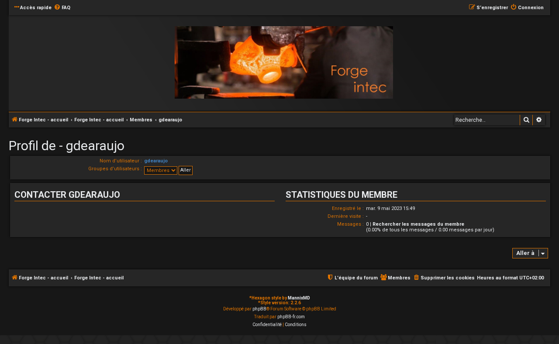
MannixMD (299, 298)
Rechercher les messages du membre (418, 224)
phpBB (259, 308)
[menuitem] (62, 8)
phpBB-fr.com (291, 316)
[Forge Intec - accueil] (284, 63)
